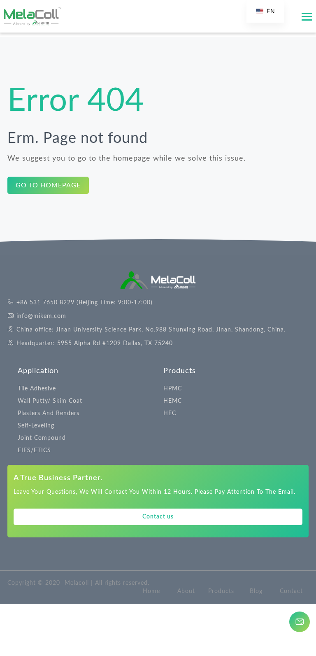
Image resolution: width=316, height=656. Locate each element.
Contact (291, 591)
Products (179, 371)
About (186, 591)
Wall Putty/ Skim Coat (50, 401)
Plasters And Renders (48, 413)
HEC (169, 413)
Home (151, 591)
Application (38, 371)
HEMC (172, 401)
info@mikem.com (41, 316)
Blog (256, 591)
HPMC (172, 389)
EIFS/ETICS (34, 450)
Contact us (158, 517)
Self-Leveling (36, 426)
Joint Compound (42, 438)
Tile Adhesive (37, 389)
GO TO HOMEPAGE (48, 185)
